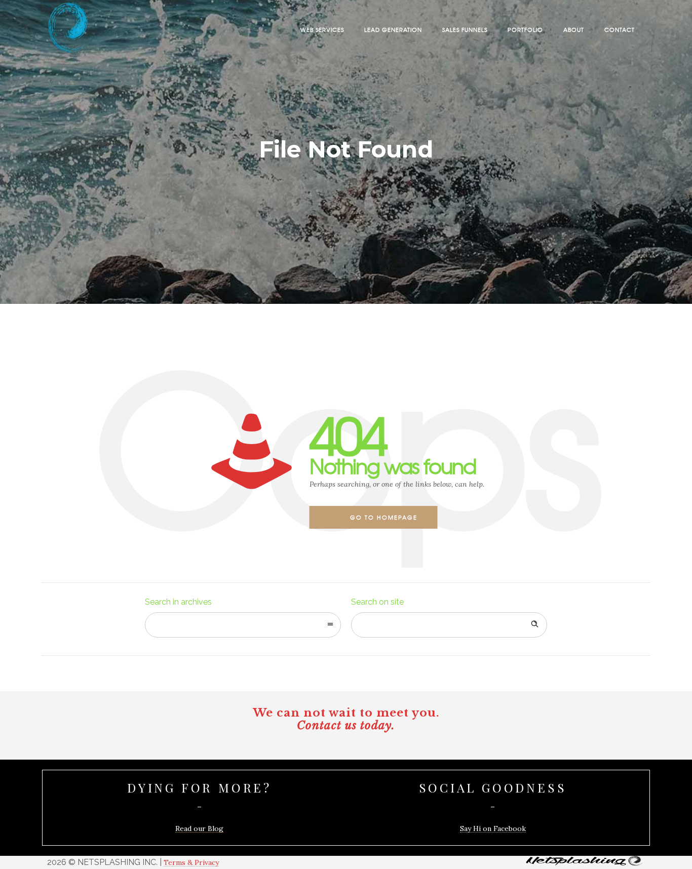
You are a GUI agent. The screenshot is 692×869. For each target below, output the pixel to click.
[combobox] (243, 625)
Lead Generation (393, 29)
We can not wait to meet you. (346, 713)
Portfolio (525, 29)
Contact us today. (346, 725)
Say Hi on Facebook (493, 828)
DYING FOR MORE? (199, 787)
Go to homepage (383, 517)
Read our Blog (199, 828)
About (573, 29)
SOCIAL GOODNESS (493, 787)
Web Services (322, 29)
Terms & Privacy (191, 862)
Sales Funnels (464, 29)
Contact (619, 29)
